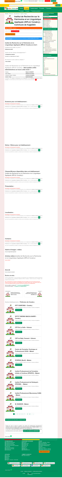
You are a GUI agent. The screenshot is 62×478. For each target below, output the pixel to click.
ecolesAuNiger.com (26, 465)
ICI (39, 106)
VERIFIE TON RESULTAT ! (10, 1)
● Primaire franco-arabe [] (48, 34)
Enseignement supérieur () (47, 47)
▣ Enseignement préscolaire (10, 442)
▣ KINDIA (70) (24, 446)
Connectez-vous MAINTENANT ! (23, 285)
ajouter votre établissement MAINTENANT (31, 430)
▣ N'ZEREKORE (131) (26, 449)
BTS (44, 62)
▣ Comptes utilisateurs (26, 455)
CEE (44, 65)
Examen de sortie (45, 68)
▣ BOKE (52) (24, 442)
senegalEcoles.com (46, 465)
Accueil (21, 8)
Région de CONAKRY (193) (47, 17)
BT (43, 61)
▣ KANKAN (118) (25, 445)
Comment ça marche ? (36, 11)
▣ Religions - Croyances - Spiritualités (11, 459)
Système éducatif (34, 8)
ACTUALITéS (7, 454)
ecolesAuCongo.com (39, 463)
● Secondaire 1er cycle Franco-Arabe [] (50, 40)
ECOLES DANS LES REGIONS (27, 441)
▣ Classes (40, 446)
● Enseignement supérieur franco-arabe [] (50, 50)
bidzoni (34, 474)
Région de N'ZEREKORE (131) (47, 27)
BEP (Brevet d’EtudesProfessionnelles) (48, 58)
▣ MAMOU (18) (24, 448)
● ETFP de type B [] (47, 46)
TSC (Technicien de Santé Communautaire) (49, 74)
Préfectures (11, 13)
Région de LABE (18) (46, 24)
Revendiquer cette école (10, 34)
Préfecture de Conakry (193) (48, 19)
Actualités (42, 8)
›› (33, 414)
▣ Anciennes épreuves (43, 443)
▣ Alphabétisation (8, 449)
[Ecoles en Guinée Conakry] (11, 8)
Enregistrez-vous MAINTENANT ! (20, 286)
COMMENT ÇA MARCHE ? (27, 454)
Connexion (26, 0)
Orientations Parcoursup (46, 73)
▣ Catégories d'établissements (44, 445)
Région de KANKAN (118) (47, 21)
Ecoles (27, 8)
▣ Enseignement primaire (9, 443)
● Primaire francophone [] (48, 33)
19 (27, 414)
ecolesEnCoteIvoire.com (50, 463)
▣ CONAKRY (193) (25, 443)
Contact (27, 11)
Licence (44, 70)
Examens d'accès (45, 69)
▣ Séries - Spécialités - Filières (44, 442)
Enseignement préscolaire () (47, 30)
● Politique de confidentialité (28, 471)
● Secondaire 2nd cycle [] (48, 38)
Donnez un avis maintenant (15, 31)
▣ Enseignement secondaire (10, 444)
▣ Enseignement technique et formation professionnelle (12, 446)
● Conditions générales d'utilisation (37, 471)
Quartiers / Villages (24, 13)
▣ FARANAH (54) (25, 444)
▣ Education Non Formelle (9, 448)
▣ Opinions (7, 457)
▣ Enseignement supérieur (9, 447)
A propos (22, 11)
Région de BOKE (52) (46, 16)
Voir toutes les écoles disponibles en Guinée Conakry (15, 419)
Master (44, 72)
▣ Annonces (7, 455)
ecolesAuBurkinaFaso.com (14, 463)
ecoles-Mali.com (17, 465)
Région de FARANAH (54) (47, 20)
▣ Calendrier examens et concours (45, 449)
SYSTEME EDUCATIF (9, 441)
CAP (44, 64)
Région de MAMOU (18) (46, 25)
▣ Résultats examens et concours (44, 444)
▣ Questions (7, 458)
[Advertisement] (23, 90)
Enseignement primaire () (47, 32)
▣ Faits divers (7, 456)
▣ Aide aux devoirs (42, 447)
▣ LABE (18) (24, 447)
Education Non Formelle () (47, 51)
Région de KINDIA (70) (46, 23)
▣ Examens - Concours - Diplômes (45, 448)
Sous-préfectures (17, 13)
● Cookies (21, 471)
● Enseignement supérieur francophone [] (50, 49)
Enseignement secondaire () (47, 36)
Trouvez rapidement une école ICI (50, 29)
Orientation (49, 8)
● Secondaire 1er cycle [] (48, 37)
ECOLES (40, 441)
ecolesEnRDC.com (36, 465)
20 (29, 414)
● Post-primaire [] (47, 43)
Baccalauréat (45, 57)
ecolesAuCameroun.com (27, 463)
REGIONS (6, 13)
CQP (44, 66)
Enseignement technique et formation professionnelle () (48, 42)
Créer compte (41, 0)
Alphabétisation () (46, 53)
